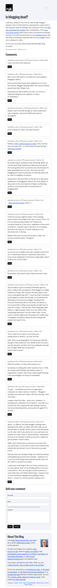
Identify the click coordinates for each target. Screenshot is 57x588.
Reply (9, 66)
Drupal (26, 584)
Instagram (10, 582)
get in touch (30, 556)
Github (30, 584)
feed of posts (33, 569)
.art (47, 582)
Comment (10, 510)
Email (8, 501)
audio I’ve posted (31, 551)
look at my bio (12, 551)
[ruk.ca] (28, 7)
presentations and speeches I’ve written (22, 554)
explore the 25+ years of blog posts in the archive (25, 565)
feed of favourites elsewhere (32, 572)
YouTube (16, 582)
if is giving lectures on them (25, 144)
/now (34, 549)
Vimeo (20, 582)
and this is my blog (23, 540)
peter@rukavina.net (15, 559)
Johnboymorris (41, 35)
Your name (10, 495)
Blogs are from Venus (16, 203)
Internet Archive (40, 582)
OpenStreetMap (31, 582)
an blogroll (19, 579)
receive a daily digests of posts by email (25, 577)
